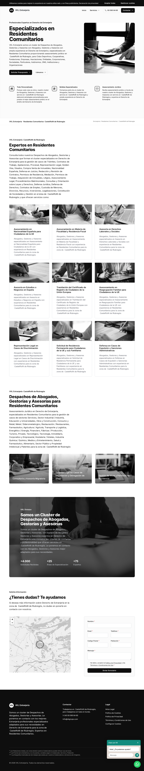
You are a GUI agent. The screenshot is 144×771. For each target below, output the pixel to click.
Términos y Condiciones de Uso (101, 665)
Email (90, 631)
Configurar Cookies (113, 724)
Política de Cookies (113, 713)
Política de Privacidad (113, 663)
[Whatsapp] (137, 764)
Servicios (93, 10)
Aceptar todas (109, 3)
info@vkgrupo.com (70, 719)
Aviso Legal (109, 709)
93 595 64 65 (112, 10)
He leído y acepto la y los (107, 664)
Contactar (126, 10)
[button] (39, 644)
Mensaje (91, 651)
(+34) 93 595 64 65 (70, 715)
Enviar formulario (109, 670)
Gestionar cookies (128, 3)
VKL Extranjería (22, 10)
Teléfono (114, 631)
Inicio (84, 10)
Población (115, 641)
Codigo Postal (93, 641)
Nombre (91, 621)
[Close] (138, 742)
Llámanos (39, 72)
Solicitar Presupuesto (19, 72)
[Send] (137, 755)
